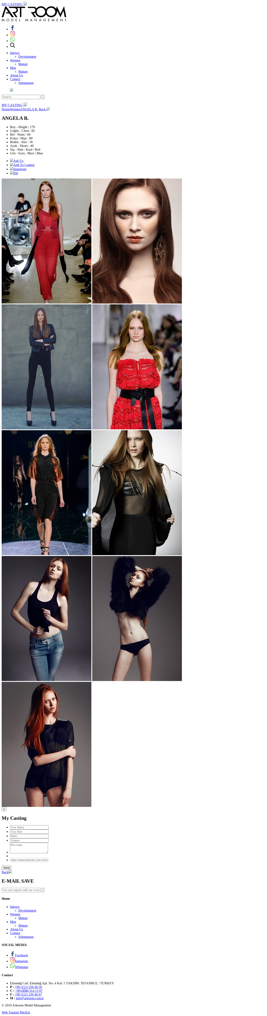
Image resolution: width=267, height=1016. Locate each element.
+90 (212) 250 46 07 (28, 994)
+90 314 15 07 (29, 990)
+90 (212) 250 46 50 (28, 987)
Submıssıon (26, 83)
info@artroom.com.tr (30, 998)
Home (6, 109)
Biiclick (25, 1012)
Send (6, 867)
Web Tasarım (10, 1012)
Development (27, 56)
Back (43, 109)
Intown (14, 53)
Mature (23, 64)
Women (15, 60)
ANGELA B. (29, 109)
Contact (15, 79)
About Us (16, 75)
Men (13, 68)
